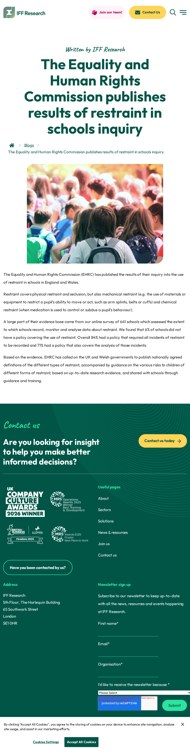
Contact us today (159, 440)
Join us (104, 543)
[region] (95, 734)
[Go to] (12, 145)
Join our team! (110, 12)
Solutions (106, 520)
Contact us (107, 555)
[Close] (182, 724)
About (103, 498)
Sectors (104, 509)
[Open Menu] (183, 12)
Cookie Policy (82, 729)
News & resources (113, 532)
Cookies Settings (46, 742)
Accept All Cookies (81, 742)
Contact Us (151, 12)
